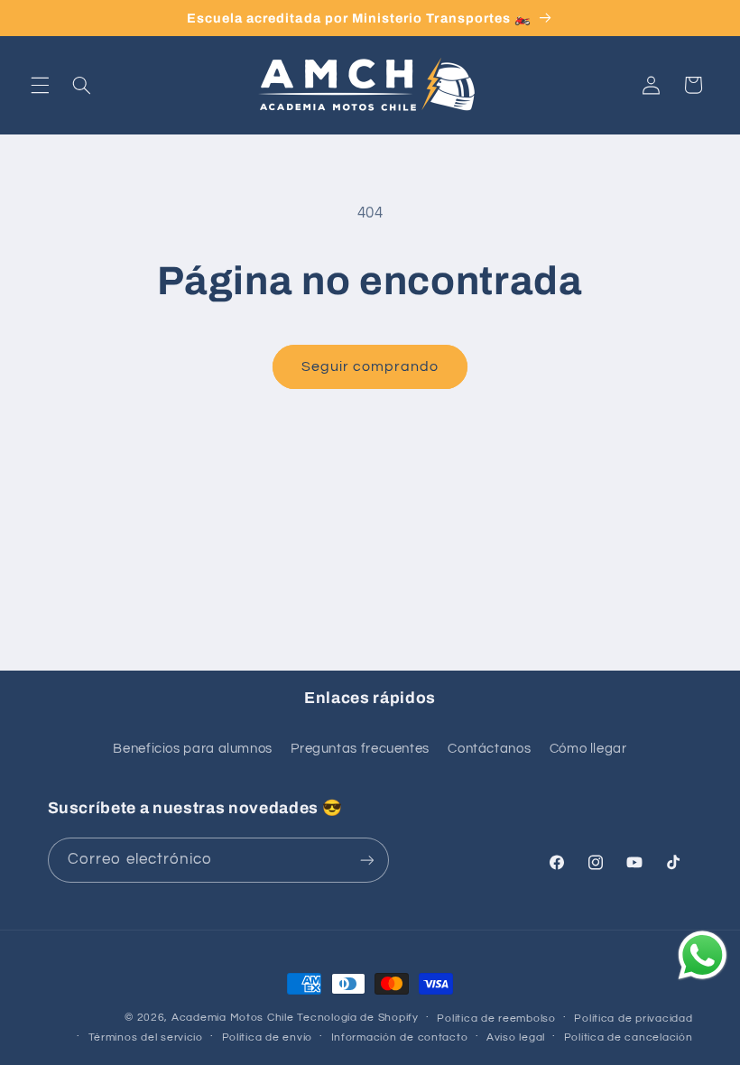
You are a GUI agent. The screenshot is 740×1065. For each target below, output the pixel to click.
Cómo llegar (588, 748)
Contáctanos (489, 748)
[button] (39, 85)
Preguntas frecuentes (360, 748)
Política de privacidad (633, 1018)
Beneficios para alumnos (193, 748)
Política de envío (267, 1037)
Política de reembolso (496, 1018)
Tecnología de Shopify (357, 1018)
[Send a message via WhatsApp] (702, 955)
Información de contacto (399, 1037)
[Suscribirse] (366, 860)
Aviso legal (515, 1037)
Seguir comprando (370, 366)
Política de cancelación (628, 1037)
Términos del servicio (145, 1037)
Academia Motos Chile (232, 1018)
